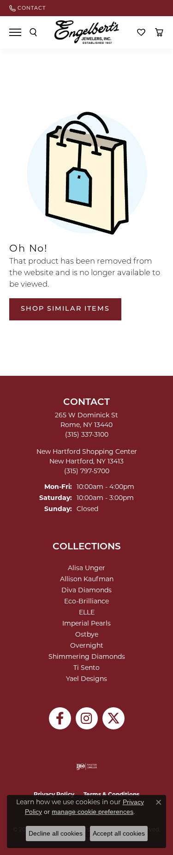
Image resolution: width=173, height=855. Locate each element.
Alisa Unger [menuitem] (86, 568)
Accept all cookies (119, 833)
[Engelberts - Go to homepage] (86, 32)
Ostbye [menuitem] (86, 634)
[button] (33, 32)
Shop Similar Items (65, 309)
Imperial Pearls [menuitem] (86, 623)
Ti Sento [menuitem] (86, 667)
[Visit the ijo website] (86, 766)
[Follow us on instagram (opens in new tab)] (87, 718)
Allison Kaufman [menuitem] (86, 579)
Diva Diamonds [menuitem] (86, 590)
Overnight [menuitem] (86, 645)
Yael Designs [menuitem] (86, 678)
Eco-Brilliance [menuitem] (86, 601)
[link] (27, 8)
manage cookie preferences (92, 811)
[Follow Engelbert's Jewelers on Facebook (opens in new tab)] (60, 718)
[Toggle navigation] (15, 32)
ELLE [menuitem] (87, 612)
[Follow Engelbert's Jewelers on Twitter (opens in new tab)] (113, 718)
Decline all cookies (56, 833)
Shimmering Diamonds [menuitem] (86, 656)
